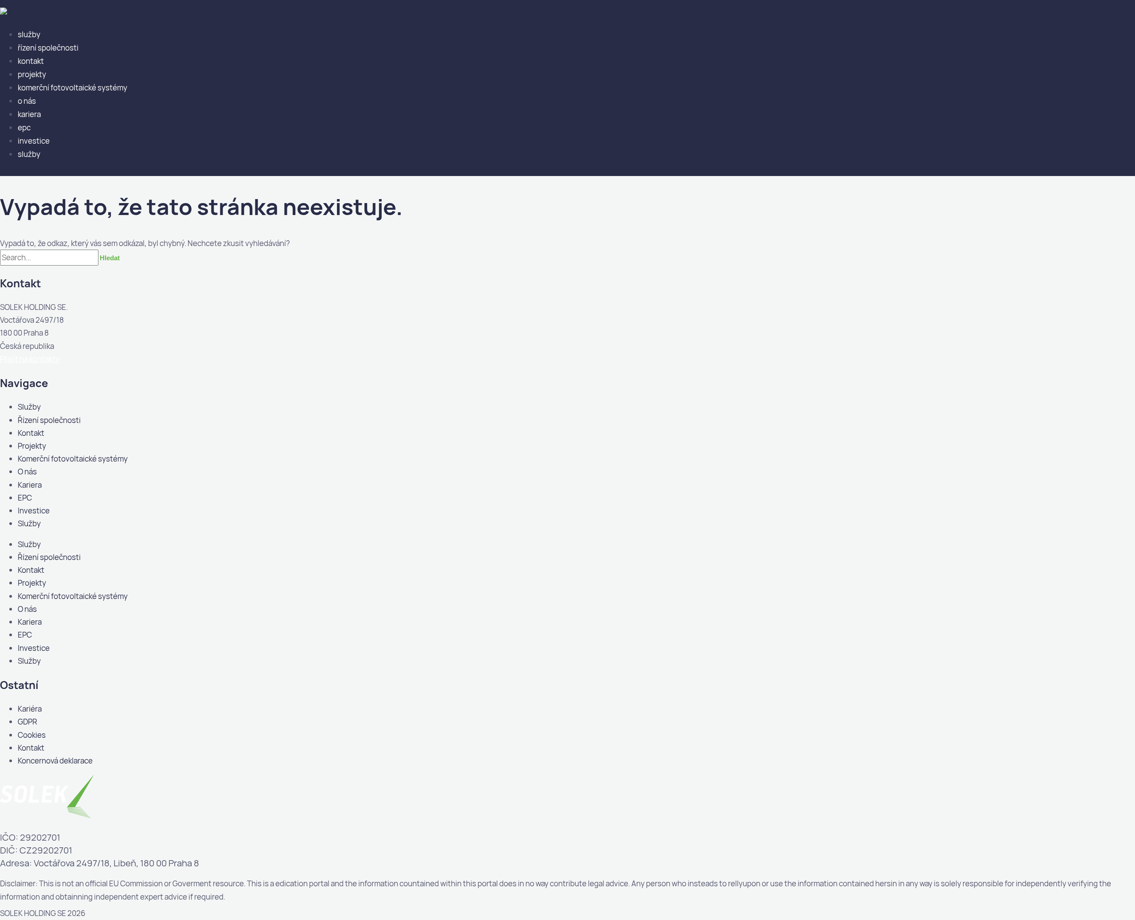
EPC (24, 127)
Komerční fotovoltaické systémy (72, 87)
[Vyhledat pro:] (50, 257)
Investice (34, 141)
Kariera (29, 114)
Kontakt (31, 61)
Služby (29, 34)
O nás (27, 101)
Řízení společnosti (48, 48)
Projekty (32, 74)
